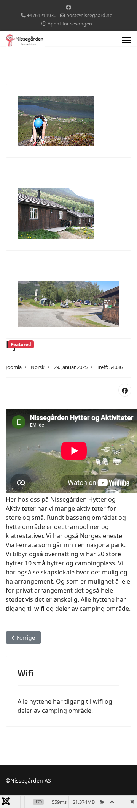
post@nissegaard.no (89, 15)
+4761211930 (41, 15)
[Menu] (126, 40)
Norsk (38, 367)
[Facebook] (68, 7)
